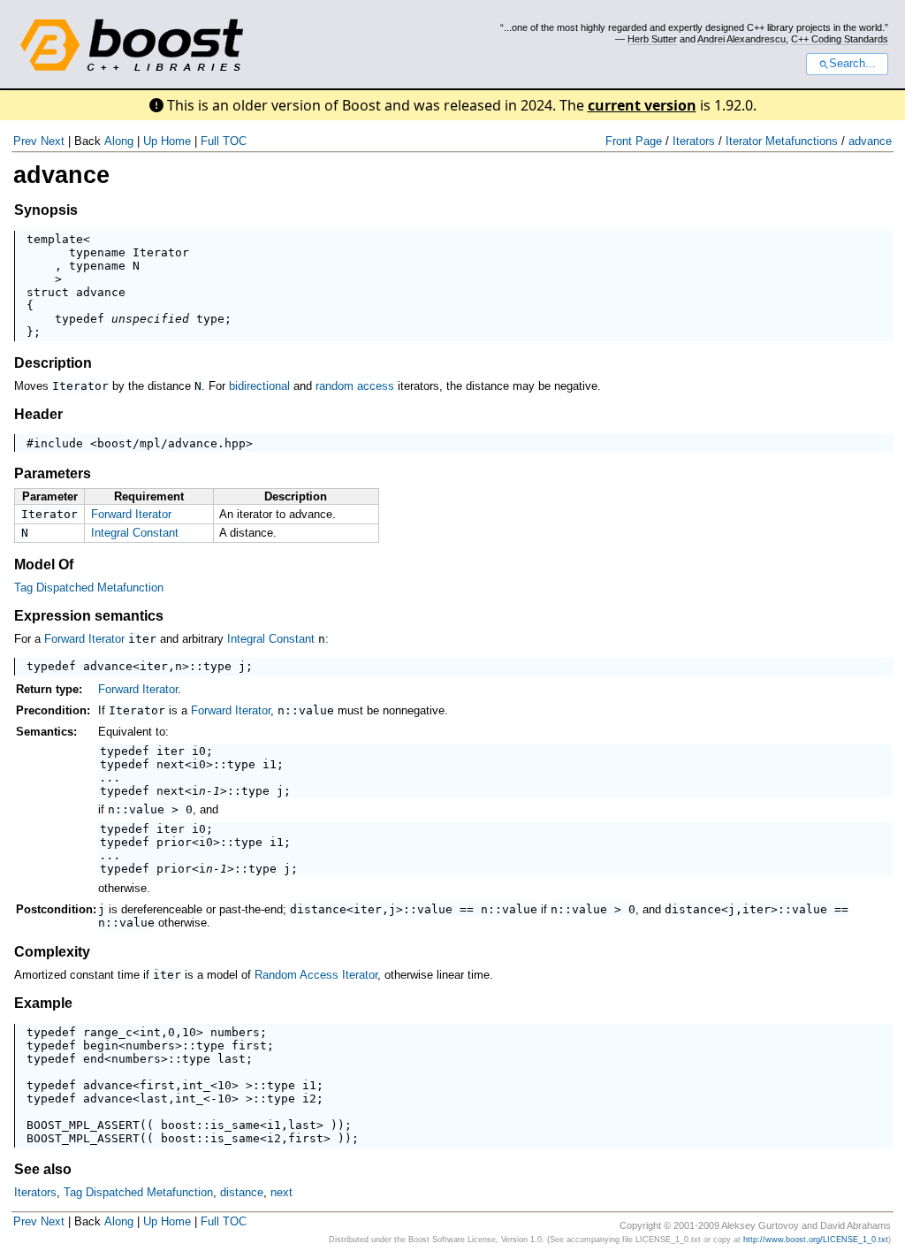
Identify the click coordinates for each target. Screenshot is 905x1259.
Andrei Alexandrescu (741, 39)
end (93, 1058)
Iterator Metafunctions (782, 141)
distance (318, 909)
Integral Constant (135, 532)
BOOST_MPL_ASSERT (83, 1125)
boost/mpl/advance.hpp (171, 443)
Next (53, 141)
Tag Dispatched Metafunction (89, 587)
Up (150, 141)
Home (176, 141)
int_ (196, 1085)
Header (38, 414)
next (170, 764)
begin (100, 1045)
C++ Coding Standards (839, 39)
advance (870, 141)
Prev (25, 141)
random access (355, 386)
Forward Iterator (131, 514)
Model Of (43, 564)
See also (43, 1169)
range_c (108, 1032)
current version (642, 105)
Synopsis (46, 209)
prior (174, 842)
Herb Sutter (652, 39)
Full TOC (224, 141)
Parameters (52, 473)
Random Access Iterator (316, 974)
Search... (852, 63)
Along (118, 141)
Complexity (52, 951)
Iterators (694, 141)
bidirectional (259, 386)
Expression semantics (89, 615)
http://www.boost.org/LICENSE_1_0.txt (815, 1239)
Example (43, 1003)
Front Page (633, 141)
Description (53, 362)
